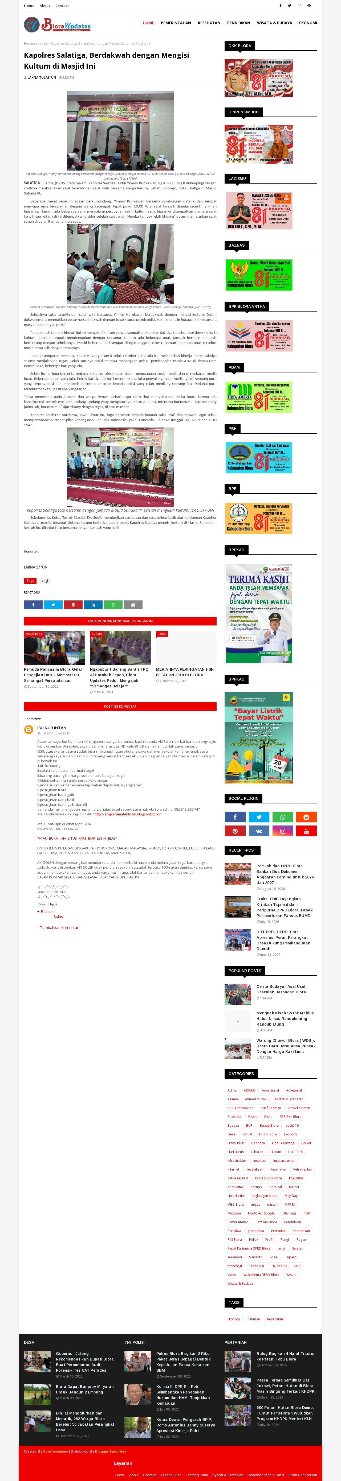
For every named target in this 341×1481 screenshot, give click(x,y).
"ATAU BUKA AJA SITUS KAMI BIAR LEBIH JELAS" (77, 838)
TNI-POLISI (279, 1266)
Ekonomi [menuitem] (308, 22)
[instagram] (299, 5)
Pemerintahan (238, 1222)
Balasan (48, 911)
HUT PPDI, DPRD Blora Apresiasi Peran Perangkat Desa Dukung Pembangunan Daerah (283, 940)
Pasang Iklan (170, 1475)
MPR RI (290, 1204)
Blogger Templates (110, 1451)
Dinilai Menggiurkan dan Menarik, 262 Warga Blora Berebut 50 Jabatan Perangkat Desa (85, 1421)
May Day (291, 1195)
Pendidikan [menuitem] (238, 22)
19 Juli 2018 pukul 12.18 (54, 733)
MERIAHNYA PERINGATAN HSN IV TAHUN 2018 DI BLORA (185, 672)
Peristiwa (234, 1231)
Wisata (291, 1274)
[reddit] (306, 817)
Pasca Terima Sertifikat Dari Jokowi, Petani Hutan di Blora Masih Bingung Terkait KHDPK (285, 1385)
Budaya (233, 1125)
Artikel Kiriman (299, 1108)
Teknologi (256, 1266)
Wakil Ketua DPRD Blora (261, 1274)
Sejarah (297, 1248)
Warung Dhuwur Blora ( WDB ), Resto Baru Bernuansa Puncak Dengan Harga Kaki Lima (286, 1046)
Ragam (302, 1239)
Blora (268, 1116)
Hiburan (257, 1152)
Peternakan (301, 1231)
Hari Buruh (236, 1152)
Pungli (285, 1239)
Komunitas (235, 1187)
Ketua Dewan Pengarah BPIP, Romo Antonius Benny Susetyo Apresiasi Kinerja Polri (185, 1425)
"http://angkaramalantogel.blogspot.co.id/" (127, 814)
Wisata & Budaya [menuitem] (274, 22)
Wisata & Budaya (240, 1283)
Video (232, 1274)
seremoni (235, 1257)
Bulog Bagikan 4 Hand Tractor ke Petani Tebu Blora (286, 1356)
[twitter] (289, 5)
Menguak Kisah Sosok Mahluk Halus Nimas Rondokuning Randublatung (285, 1018)
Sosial (274, 1257)
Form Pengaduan (303, 1475)
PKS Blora (235, 1239)
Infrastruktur (237, 1160)
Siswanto (255, 1257)
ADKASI (249, 1090)
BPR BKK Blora (290, 1116)
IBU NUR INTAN (51, 727)
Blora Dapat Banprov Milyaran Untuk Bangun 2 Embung (85, 1389)
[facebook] (280, 5)
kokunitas (296, 1178)
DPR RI (247, 1134)
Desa (231, 1134)
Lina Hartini (236, 1195)
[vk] (259, 830)
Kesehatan (278, 1169)
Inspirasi (259, 1160)
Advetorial (294, 1090)
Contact (62, 5)
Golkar (306, 1143)
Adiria (232, 1090)
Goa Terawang (283, 1143)
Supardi (291, 1257)
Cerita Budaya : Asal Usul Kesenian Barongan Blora (281, 989)
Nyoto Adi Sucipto (261, 1213)
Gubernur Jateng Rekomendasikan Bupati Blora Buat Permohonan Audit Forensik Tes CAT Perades (85, 1361)
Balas (42, 904)
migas (255, 1204)
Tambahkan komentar (59, 927)
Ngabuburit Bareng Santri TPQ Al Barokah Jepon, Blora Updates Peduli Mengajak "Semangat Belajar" (119, 677)
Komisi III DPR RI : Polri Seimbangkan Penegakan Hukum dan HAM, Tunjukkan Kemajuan (183, 1394)
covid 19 (292, 1125)
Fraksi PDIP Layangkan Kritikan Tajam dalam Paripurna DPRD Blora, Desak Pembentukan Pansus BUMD (284, 907)
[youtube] (306, 830)
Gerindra (258, 1143)
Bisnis (252, 1116)
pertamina (256, 1231)
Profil (269, 1239)
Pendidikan (292, 1222)
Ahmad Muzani (256, 1099)
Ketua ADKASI (238, 1178)
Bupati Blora (269, 1125)
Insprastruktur (284, 1160)
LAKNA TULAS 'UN (41, 77)
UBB (297, 1266)
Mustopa (234, 1213)
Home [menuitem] (148, 22)
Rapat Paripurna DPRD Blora (249, 1248)
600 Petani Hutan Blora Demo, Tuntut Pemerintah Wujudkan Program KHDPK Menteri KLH (285, 1413)
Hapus (53, 904)
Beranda (30, 43)
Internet (233, 1169)
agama (233, 1099)
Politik (253, 1239)
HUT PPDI (295, 1152)
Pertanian (278, 1231)
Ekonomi (290, 1134)
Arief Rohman (271, 1108)
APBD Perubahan (240, 1108)
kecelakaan (254, 1169)
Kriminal (276, 1187)
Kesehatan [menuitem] (209, 22)
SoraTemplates (55, 1451)
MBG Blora (236, 1204)
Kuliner (294, 1187)
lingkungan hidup (265, 1195)
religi (44, 43)
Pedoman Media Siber (265, 1475)
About (45, 5)
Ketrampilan (302, 1169)
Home (29, 5)
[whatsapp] (282, 817)
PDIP (307, 1213)
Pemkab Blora (266, 1222)
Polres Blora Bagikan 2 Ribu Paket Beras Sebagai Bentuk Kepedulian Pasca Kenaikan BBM (183, 1361)
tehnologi (235, 1266)
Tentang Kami (197, 1475)
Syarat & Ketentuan (227, 1475)
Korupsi (256, 1187)
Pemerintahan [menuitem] (176, 22)
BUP (249, 1125)
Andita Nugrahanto (289, 1099)
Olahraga (289, 1213)
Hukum (275, 1152)
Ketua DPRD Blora (268, 1178)
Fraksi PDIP (236, 1143)
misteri (272, 1204)
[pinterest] (309, 5)
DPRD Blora (268, 1134)
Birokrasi (234, 1116)
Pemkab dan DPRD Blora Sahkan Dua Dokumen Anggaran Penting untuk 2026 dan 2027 (285, 874)
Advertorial (270, 1090)
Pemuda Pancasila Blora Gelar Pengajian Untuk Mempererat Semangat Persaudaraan (53, 675)
